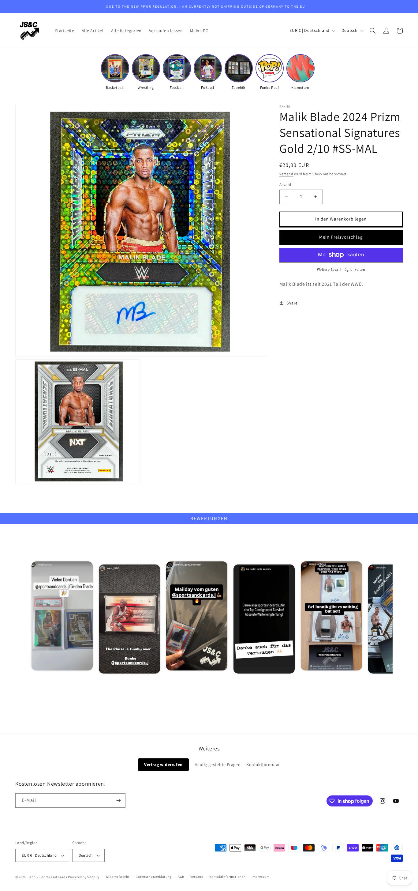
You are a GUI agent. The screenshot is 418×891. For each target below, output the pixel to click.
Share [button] (292, 303)
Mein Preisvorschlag (341, 237)
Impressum (260, 876)
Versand (286, 174)
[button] (372, 30)
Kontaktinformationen (227, 876)
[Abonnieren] (118, 800)
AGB (181, 876)
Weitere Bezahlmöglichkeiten (341, 269)
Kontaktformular (263, 764)
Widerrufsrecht (118, 876)
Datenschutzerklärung (154, 876)
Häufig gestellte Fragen (218, 764)
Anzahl (285, 184)
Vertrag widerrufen (163, 764)
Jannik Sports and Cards (47, 877)
